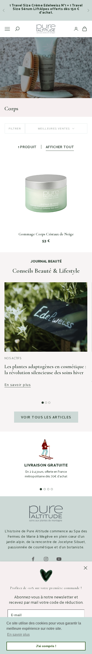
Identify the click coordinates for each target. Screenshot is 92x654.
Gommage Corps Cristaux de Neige (46, 234)
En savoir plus (17, 385)
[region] (46, 463)
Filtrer (15, 128)
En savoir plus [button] (18, 634)
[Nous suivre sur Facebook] (33, 559)
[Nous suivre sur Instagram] (46, 559)
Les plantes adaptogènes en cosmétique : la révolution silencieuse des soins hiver (45, 369)
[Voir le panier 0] (84, 28)
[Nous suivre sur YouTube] (59, 559)
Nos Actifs (12, 358)
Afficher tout (60, 146)
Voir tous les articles (46, 417)
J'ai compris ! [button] (46, 646)
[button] (43, 403)
